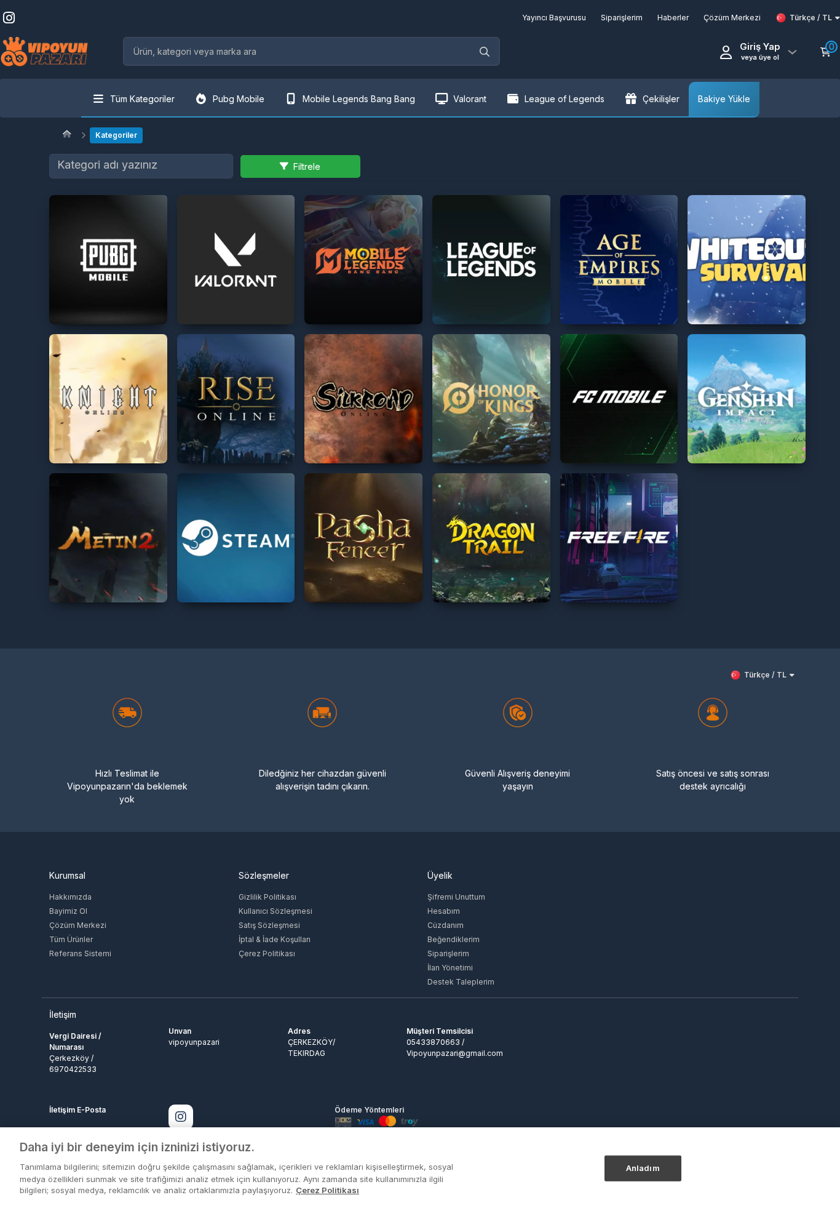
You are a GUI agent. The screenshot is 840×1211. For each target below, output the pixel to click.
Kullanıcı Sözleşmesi (275, 911)
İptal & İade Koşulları (275, 939)
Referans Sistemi (80, 953)
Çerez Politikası (267, 953)
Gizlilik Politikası (267, 896)
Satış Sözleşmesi (269, 925)
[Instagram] (180, 1117)
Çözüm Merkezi (77, 925)
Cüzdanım (445, 925)
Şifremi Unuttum (456, 896)
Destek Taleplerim (460, 981)
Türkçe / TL (811, 17)
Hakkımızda (70, 896)
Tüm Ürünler (71, 939)
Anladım (643, 1167)
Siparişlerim (448, 953)
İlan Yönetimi (450, 967)
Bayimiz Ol (68, 911)
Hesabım (443, 911)
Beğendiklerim (453, 939)
